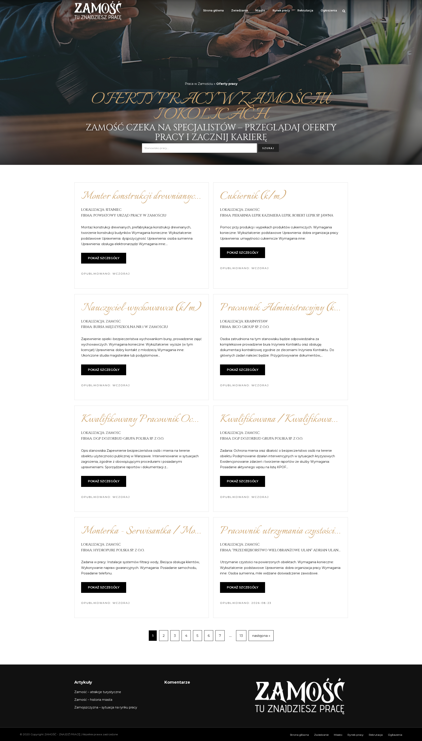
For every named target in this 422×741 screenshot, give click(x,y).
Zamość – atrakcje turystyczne (97, 692)
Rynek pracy (281, 10)
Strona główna (213, 10)
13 (241, 636)
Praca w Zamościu (199, 84)
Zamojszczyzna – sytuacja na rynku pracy (105, 707)
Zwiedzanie (239, 10)
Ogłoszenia (329, 10)
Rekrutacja (305, 10)
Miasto (260, 10)
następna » (261, 636)
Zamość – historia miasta (93, 700)
